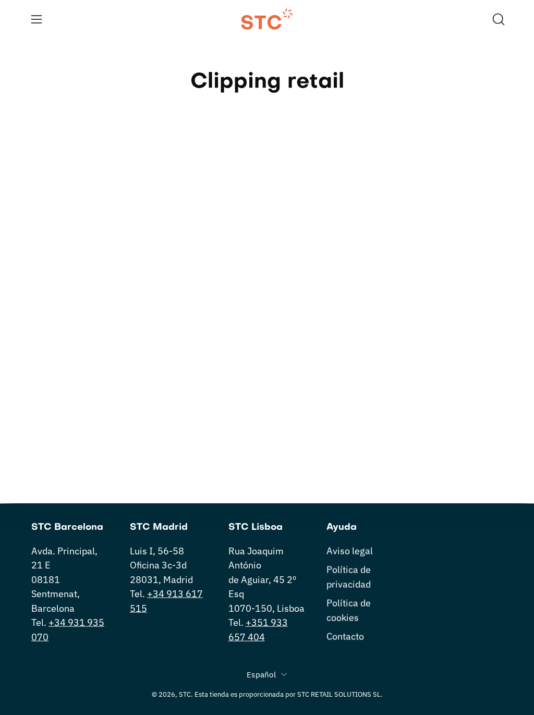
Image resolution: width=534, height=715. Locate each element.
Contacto (345, 636)
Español (261, 674)
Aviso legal (349, 551)
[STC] (267, 19)
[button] (497, 19)
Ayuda (341, 527)
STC (185, 694)
